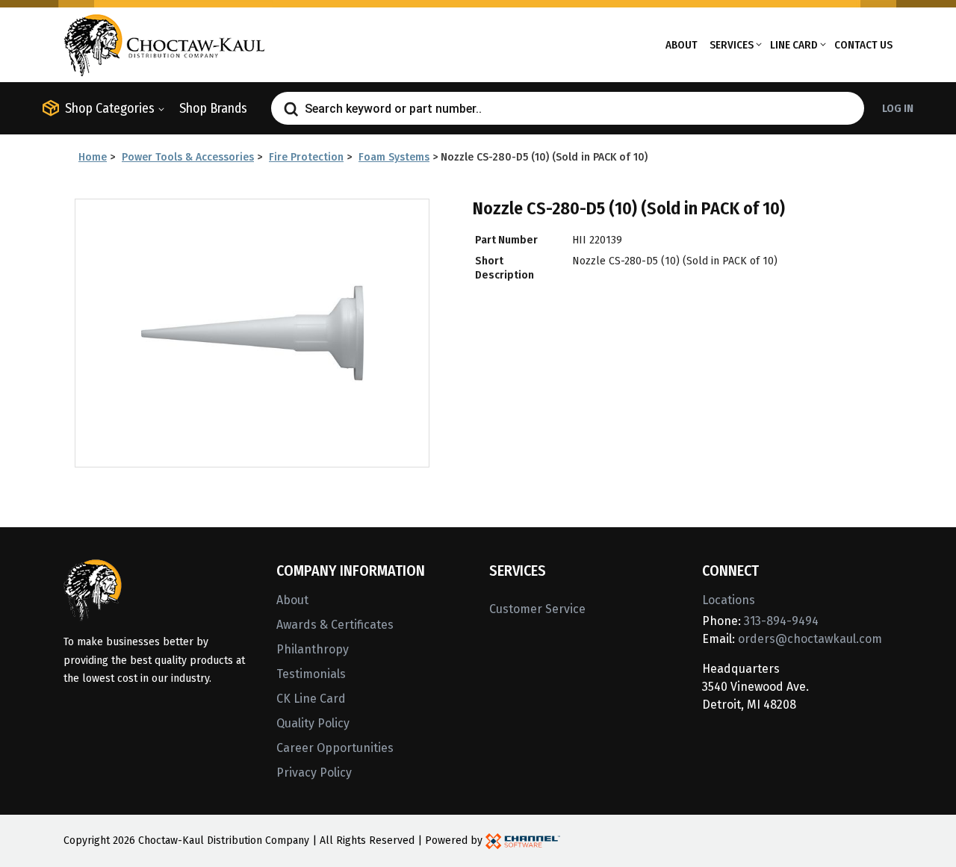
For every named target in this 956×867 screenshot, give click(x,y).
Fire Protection (306, 157)
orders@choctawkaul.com (810, 639)
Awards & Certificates (335, 625)
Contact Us (863, 45)
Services (732, 45)
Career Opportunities (335, 748)
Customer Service (537, 609)
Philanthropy (312, 649)
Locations (728, 600)
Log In (897, 108)
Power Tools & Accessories (188, 157)
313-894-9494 (781, 621)
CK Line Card (311, 699)
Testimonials (311, 674)
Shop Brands (213, 108)
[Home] (164, 44)
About (681, 45)
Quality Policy (313, 723)
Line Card (794, 45)
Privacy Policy (314, 772)
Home (92, 157)
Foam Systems (393, 157)
